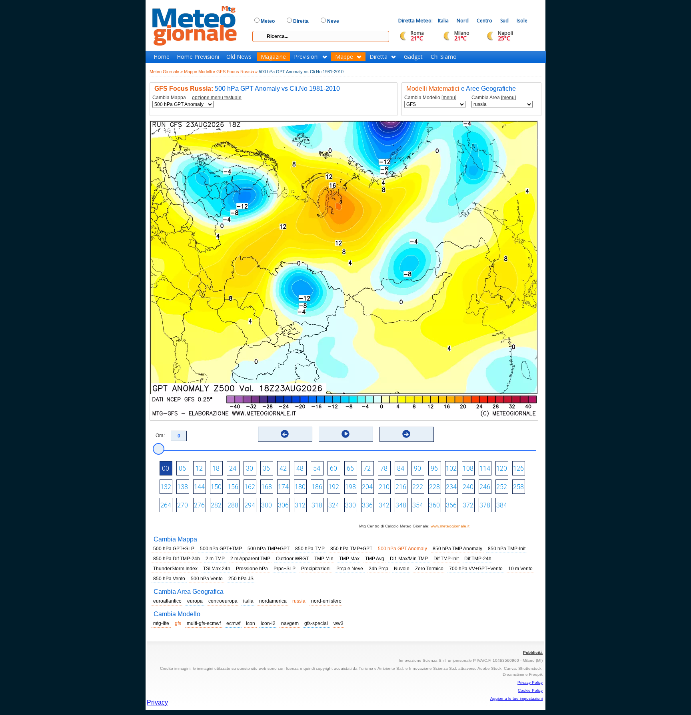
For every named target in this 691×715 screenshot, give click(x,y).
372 (468, 505)
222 (417, 487)
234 (451, 487)
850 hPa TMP (310, 548)
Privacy (157, 702)
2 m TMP (215, 558)
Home (162, 57)
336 (367, 505)
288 (233, 505)
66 (350, 468)
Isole (522, 20)
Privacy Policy (530, 682)
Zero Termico (429, 568)
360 (434, 505)
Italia (443, 20)
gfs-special (316, 623)
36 (266, 468)
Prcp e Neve (349, 568)
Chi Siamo (444, 57)
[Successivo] (406, 434)
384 (501, 505)
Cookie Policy (530, 690)
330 (350, 505)
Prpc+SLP (285, 568)
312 (300, 505)
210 (384, 487)
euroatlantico (167, 601)
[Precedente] (284, 434)
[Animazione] (345, 434)
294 (249, 505)
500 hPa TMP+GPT (269, 548)
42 (283, 468)
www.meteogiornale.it (450, 526)
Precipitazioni (316, 568)
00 (165, 468)
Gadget (413, 57)
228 (434, 487)
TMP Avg (374, 558)
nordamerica (273, 601)
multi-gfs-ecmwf (204, 623)
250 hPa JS (241, 578)
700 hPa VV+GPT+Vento (476, 568)
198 (350, 487)
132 (165, 487)
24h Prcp (378, 568)
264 (165, 505)
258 (518, 487)
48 (300, 468)
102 (451, 468)
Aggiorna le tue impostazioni (516, 698)
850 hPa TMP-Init (506, 548)
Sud (504, 20)
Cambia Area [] (493, 97)
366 (451, 505)
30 (249, 468)
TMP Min (324, 558)
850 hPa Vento (169, 578)
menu (449, 97)
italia (248, 601)
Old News (239, 57)
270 (182, 505)
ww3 (339, 623)
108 (468, 468)
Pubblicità (533, 652)
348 (400, 505)
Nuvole (401, 568)
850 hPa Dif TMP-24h (176, 558)
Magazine (273, 57)
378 (484, 505)
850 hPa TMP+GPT (351, 548)
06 (182, 468)
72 (367, 468)
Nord (463, 20)
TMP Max (349, 558)
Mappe (344, 57)
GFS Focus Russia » (237, 71)
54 (316, 468)
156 (233, 487)
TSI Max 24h (216, 568)
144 (199, 487)
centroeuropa (223, 601)
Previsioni (306, 57)
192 (333, 487)
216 (400, 487)
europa (195, 601)
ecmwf (233, 623)
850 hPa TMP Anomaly (457, 548)
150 (216, 487)
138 (182, 487)
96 (434, 468)
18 (216, 468)
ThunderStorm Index (175, 568)
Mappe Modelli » (199, 71)
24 (232, 468)
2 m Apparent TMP (250, 558)
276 (199, 505)
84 (400, 468)
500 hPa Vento (207, 578)
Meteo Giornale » (166, 71)
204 (367, 487)
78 (383, 468)
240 (468, 487)
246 (484, 487)
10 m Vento (520, 568)
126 (518, 468)
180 (300, 487)
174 (283, 487)
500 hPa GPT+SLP (173, 548)
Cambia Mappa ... (197, 97)
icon (250, 623)
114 (484, 468)
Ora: (160, 435)
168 (266, 487)
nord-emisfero (326, 601)
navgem (290, 623)
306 (283, 505)
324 (333, 505)
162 (249, 487)
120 (501, 468)
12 (199, 468)
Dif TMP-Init (446, 558)
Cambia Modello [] (430, 97)
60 (333, 468)
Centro (484, 20)
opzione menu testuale (217, 97)
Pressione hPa (252, 568)
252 (501, 487)
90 (417, 468)
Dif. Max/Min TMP (409, 558)
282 (216, 505)
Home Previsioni (198, 57)
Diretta (378, 57)
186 (317, 487)
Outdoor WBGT (292, 558)
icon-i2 (268, 623)
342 (384, 505)
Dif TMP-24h (477, 558)
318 (317, 505)
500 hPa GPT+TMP (221, 548)
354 (417, 505)
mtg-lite (161, 623)
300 (266, 505)
